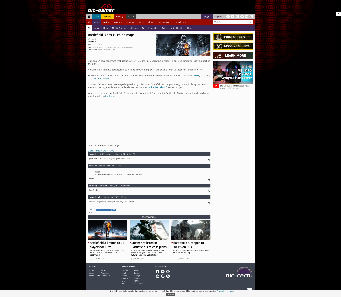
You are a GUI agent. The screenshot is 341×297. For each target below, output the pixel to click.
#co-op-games (127, 47)
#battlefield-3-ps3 (110, 47)
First (90, 210)
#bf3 (119, 47)
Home (91, 270)
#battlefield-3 (97, 47)
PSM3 (196, 75)
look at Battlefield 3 (157, 87)
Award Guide (94, 276)
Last (113, 210)
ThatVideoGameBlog (101, 78)
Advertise (105, 273)
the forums (110, 96)
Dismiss (170, 295)
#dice (100, 50)
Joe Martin (92, 41)
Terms (103, 270)
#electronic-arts (108, 50)
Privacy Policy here (225, 291)
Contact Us (105, 276)
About (91, 273)
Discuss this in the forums (101, 150)
